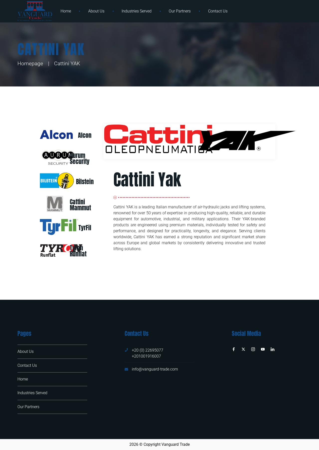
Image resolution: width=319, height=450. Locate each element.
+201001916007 (146, 356)
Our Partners (180, 11)
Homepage (30, 63)
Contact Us (218, 11)
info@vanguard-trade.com (155, 369)
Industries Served (137, 11)
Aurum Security (79, 158)
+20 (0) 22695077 (147, 350)
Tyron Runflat (78, 250)
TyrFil (85, 227)
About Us (96, 11)
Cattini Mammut (80, 204)
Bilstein (85, 181)
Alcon (84, 135)
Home (66, 11)
